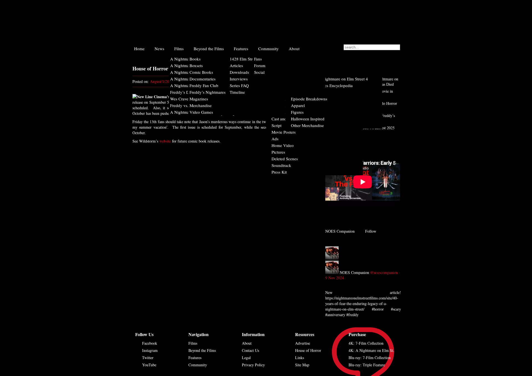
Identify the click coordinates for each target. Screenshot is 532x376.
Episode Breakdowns (309, 98)
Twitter (148, 357)
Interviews (239, 79)
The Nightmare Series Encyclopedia (322, 85)
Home (139, 48)
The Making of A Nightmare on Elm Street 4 (329, 79)
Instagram (150, 350)
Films (179, 48)
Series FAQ (239, 85)
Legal (246, 357)
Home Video (283, 145)
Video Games (201, 112)
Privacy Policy (253, 364)
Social (259, 72)
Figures (297, 112)
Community (268, 48)
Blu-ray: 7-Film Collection (370, 357)
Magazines (199, 98)
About (294, 48)
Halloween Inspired (307, 118)
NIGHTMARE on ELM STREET (263, 22)
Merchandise (201, 105)
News (159, 48)
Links (299, 357)
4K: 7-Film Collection (366, 343)
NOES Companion (354, 272)
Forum (259, 65)
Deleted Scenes (285, 158)
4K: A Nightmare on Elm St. (371, 350)
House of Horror (308, 350)
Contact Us (250, 350)
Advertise (302, 343)
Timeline (237, 92)
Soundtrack (281, 165)
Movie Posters (284, 132)
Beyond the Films (209, 48)
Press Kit (279, 172)
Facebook (149, 343)
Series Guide (302, 92)
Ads (275, 138)
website (165, 141)
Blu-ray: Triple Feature (367, 364)
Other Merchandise (307, 125)
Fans (258, 59)
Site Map (302, 364)
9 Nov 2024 (334, 277)
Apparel (298, 105)
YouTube (149, 364)
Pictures (278, 152)
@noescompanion (384, 272)
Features (241, 48)
